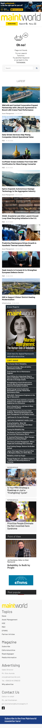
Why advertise (7, 684)
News (4, 616)
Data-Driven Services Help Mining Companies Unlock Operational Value (18, 135)
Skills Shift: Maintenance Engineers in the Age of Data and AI (21, 396)
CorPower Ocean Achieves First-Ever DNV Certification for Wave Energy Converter (19, 162)
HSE (3, 623)
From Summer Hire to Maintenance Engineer (18, 372)
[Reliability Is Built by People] (21, 548)
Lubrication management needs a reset (20, 420)
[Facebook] (3, 708)
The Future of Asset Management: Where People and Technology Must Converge (20, 442)
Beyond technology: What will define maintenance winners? (19, 367)
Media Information (9, 657)
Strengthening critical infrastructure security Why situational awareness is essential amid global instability (19, 384)
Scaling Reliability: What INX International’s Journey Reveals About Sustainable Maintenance (19, 424)
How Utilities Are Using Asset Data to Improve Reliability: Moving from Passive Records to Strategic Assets (20, 377)
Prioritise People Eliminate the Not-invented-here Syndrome (20, 526)
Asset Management (9, 619)
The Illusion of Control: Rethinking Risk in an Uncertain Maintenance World (20, 433)
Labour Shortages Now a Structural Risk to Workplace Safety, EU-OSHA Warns (20, 451)
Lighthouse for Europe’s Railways (18, 417)
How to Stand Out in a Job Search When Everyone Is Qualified (20, 407)
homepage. (21, 62)
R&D (3, 627)
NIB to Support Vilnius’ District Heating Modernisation (18, 298)
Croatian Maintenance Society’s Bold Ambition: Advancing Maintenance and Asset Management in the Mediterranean (20, 412)
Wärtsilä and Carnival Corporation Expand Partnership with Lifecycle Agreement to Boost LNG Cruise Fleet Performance (20, 107)
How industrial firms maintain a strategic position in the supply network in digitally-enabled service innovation (21, 401)
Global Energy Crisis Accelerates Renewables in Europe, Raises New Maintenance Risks (18, 390)
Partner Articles (8, 634)
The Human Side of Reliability (17, 364)
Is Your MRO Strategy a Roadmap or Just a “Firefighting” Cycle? (18, 490)
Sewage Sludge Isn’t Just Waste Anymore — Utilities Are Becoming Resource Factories (20, 460)
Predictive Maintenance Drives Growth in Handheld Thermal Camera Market (19, 244)
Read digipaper (8, 654)
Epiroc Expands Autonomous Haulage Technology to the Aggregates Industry (18, 190)
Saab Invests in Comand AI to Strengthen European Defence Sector (19, 271)
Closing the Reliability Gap (15, 429)
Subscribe (12, 24)
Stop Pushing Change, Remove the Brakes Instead (21, 447)
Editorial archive (8, 650)
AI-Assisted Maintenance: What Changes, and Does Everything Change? (21, 438)
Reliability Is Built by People (16, 456)
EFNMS (5, 630)
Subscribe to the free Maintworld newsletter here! (20, 719)
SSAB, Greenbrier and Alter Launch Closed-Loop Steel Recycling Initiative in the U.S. (20, 217)
